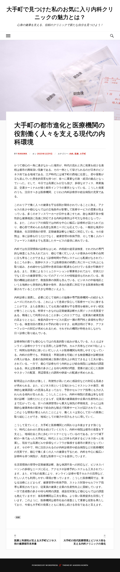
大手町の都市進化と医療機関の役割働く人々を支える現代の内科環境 (59, 133)
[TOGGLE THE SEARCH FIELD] (112, 36)
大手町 (83, 153)
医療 (77, 153)
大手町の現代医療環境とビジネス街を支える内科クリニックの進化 (85, 542)
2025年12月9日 (45, 153)
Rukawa (22, 153)
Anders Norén (80, 565)
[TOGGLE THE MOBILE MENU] (8, 36)
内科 (71, 153)
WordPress (52, 565)
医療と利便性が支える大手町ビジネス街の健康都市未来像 (35, 542)
